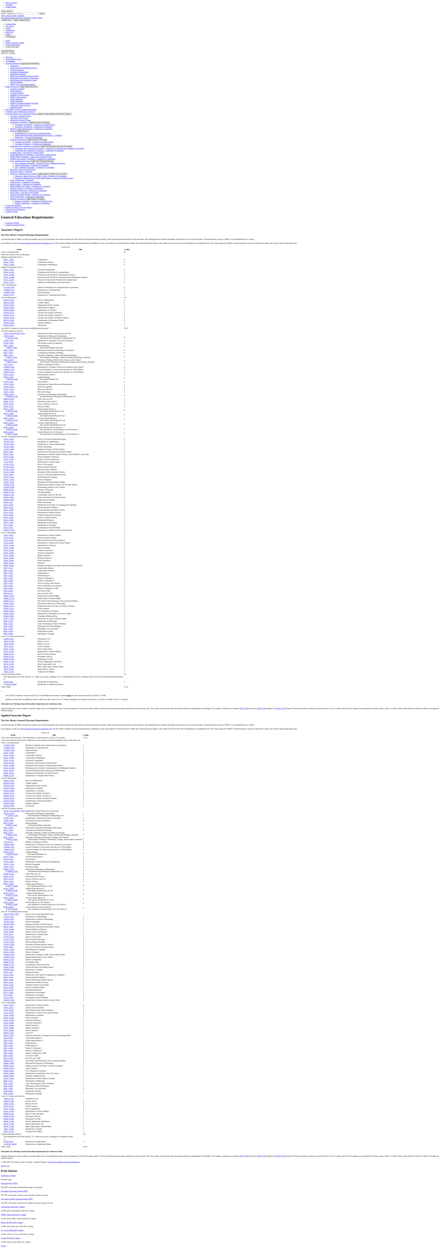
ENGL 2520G (9, 548)
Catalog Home (11, 7)
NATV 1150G (9, 619)
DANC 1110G (9, 649)
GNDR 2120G (9, 487)
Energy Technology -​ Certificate (21, 180)
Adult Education (16, 91)
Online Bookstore (16, 99)
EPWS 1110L (13, 379)
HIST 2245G (8, 588)
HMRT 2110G (9, 596)
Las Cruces (10, 26)
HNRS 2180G (9, 497)
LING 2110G (8, 505)
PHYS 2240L (13, 434)
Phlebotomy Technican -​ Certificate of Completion (28, 191)
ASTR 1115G (9, 341)
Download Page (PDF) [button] (9, 1183)
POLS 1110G (8, 512)
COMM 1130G (9, 292)
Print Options (10, 37)
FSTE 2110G (8, 382)
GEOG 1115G (9, 389)
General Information (13, 45)
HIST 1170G (8, 583)
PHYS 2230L (13, 429)
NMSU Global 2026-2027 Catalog (13, 1215)
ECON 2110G (9, 467)
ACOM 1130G (9, 287)
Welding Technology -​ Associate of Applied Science (33, 201)
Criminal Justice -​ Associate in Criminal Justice (27, 153)
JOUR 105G (8, 502)
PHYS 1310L (13, 420)
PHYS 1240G (9, 414)
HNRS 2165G (9, 614)
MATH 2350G (9, 323)
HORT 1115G (9, 401)
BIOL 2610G (8, 360)
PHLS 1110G (8, 507)
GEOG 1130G (9, 480)
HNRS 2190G (9, 616)
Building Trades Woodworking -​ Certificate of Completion (31, 129)
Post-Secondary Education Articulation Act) (36, 243)
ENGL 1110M (9, 265)
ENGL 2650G (9, 560)
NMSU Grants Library (18, 97)
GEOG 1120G (9, 477)
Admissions (14, 66)
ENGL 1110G (9, 260)
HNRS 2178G (9, 662)
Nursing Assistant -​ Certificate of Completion (26, 188)
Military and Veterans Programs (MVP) (24, 76)
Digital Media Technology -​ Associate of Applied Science (31, 157)
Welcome (9, 57)
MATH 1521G (9, 315)
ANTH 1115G (9, 442)
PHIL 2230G (8, 634)
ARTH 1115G (9, 639)
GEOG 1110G (9, 387)
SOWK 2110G (9, 530)
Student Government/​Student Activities (24, 103)
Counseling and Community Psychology (25, 146)
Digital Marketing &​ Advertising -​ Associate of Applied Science (33, 155)
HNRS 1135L (13, 396)
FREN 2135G (9, 566)
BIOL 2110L (12, 357)
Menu (21, 20)
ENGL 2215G (9, 280)
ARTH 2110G (9, 641)
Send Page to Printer (8, 1176)
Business (13, 131)
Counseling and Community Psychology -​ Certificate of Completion (39, 151)
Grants (8, 34)
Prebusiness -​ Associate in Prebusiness (28, 137)
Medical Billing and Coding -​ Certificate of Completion (30, 186)
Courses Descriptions (13, 205)
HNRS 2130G (9, 659)
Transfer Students (16, 82)
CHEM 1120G (9, 367)
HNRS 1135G (9, 394)
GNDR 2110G (9, 485)
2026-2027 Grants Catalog (32, 18)
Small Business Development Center (23, 80)
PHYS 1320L (13, 425)
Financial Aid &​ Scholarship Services (23, 68)
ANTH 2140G (9, 449)
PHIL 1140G (8, 626)
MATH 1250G (9, 305)
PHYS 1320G (9, 423)
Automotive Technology (19, 122)
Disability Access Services (19, 95)
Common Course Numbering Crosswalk (20, 112)
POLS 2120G (9, 520)
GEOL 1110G (9, 392)
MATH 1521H (9, 318)
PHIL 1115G (8, 621)
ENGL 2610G (9, 550)
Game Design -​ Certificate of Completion (25, 182)
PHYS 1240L (13, 416)
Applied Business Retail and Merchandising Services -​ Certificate (38, 135)
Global (8, 28)
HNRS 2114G (9, 654)
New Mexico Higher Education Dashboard (63, 1162)
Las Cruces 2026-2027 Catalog (12, 1230)
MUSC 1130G (9, 667)
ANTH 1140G (9, 444)
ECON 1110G (9, 464)
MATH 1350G (9, 308)
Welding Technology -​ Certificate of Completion (32, 203)
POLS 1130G (9, 517)
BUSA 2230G (9, 457)
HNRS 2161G (9, 490)
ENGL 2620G (9, 553)
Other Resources (16, 107)
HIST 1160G (8, 581)
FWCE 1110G (9, 384)
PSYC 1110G (9, 523)
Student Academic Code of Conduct (19, 207)
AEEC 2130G (9, 439)
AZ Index (9, 5)
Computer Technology (18, 140)
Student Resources (12, 87)
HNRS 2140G (9, 603)
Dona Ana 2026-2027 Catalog (12, 1222)
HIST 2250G (8, 591)
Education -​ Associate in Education (22, 169)
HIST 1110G (8, 568)
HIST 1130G (8, 573)
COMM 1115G (9, 290)
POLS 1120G (9, 515)
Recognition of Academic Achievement (24, 78)
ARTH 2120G (9, 644)
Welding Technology (17, 199)
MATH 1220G (9, 303)
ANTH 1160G (9, 447)
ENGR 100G (8, 682)
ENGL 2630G (9, 555)
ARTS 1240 (261, 708)
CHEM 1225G (9, 372)
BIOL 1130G (8, 350)
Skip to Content (11, 3)
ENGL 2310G (9, 651)
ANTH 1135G (9, 336)
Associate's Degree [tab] (12, 223)
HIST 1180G (8, 586)
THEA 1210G (9, 672)
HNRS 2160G (9, 611)
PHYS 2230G (9, 427)
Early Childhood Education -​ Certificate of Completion (34, 167)
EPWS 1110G (9, 377)
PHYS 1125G (9, 407)
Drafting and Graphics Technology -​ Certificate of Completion (32, 159)
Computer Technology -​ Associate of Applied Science (34, 142)
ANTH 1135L (13, 338)
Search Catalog (6, 13)
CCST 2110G (9, 543)
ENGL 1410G (9, 545)
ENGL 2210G (9, 272)
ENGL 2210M (9, 277)
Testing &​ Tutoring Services (20, 105)
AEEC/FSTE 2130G (11, 914)
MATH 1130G (9, 300)
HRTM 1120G (9, 500)
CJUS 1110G (8, 462)
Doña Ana (9, 32)
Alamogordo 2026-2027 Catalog (13, 1207)
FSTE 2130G (8, 475)
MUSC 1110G (9, 664)
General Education (17, 70)
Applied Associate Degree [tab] (15, 225)
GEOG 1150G (9, 482)
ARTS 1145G (9, 646)
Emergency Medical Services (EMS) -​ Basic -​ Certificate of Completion (41, 176)
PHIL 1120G (8, 624)
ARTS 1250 (280, 708)
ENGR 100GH (11, 684)
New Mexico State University (12, 18)
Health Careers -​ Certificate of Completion (25, 184)
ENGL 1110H (9, 262)
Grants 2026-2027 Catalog (10, 1238)
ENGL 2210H (9, 275)
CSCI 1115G (8, 364)
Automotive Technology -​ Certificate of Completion (33, 127)
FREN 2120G (9, 563)
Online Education (16, 101)
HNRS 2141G (9, 606)
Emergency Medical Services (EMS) (23, 174)
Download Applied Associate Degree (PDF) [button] (17, 1199)
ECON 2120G (9, 469)
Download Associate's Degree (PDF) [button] (14, 1191)
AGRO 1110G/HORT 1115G (14, 333)
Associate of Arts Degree (19, 118)
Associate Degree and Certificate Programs (21, 114)
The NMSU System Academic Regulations (21, 110)
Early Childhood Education (20, 161)
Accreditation (10, 61)
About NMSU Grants (13, 59)
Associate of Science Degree (20, 120)
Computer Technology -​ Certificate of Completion (33, 144)
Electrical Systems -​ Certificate (21, 172)
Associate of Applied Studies (20, 116)
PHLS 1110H (8, 510)
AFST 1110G (8, 535)
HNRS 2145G (9, 608)
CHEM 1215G (9, 370)
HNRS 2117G (9, 601)
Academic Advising (17, 89)
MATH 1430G (9, 310)
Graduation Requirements (19, 72)
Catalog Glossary (12, 212)
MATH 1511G (9, 313)
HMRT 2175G (9, 598)
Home (8, 41)
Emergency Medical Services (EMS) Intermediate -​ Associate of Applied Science (44, 178)
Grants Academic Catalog (15, 43)
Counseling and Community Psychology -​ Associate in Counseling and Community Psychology (49, 148)
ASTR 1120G (9, 343)
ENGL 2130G (9, 270)
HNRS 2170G (9, 492)
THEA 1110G (9, 669)
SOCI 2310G (8, 528)
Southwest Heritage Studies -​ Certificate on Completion (30, 195)
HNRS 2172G (9, 495)
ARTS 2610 (243, 708)
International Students (18, 74)
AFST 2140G (9, 540)
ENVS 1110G (9, 375)
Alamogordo (10, 30)
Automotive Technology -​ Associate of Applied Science (35, 125)
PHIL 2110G (8, 631)
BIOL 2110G (8, 355)
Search (42, 13)
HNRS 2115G (9, 657)
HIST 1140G (8, 576)
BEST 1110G (8, 452)
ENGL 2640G (9, 558)
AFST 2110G (9, 538)
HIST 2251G (8, 593)
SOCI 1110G (8, 525)
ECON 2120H (9, 472)
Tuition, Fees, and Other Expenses (22, 84)
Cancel (3, 1246)
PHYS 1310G (9, 418)
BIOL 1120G (8, 346)
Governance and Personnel (15, 209)
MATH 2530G (9, 325)
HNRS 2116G (9, 399)
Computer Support (17, 93)
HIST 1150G (8, 578)
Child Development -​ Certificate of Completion (32, 165)
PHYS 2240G (9, 432)
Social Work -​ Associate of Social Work (24, 193)
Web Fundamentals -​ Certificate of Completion (27, 197)
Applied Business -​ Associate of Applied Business (33, 133)
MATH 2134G (9, 320)
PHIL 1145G (8, 629)
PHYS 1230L (13, 411)
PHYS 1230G (9, 409)
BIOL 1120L (12, 348)
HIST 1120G (8, 571)
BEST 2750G (9, 454)
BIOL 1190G (8, 353)
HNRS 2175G (9, 295)
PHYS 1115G (9, 404)
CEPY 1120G (9, 459)
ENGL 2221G (9, 282)
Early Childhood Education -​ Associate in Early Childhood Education (40, 163)
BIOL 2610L (12, 362)
